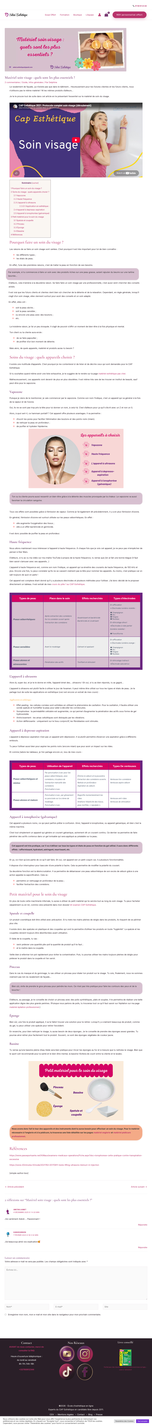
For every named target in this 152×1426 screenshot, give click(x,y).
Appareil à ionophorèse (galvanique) (31, 213)
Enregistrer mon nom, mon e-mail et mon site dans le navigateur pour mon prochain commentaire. (54, 1314)
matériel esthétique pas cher (111, 373)
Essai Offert (50, 15)
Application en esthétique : (34, 206)
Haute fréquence (23, 199)
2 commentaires (12, 82)
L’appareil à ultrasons (25, 202)
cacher (35, 183)
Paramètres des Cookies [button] (124, 1421)
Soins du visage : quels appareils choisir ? (30, 192)
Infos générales (36, 82)
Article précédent (14, 1187)
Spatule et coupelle (23, 220)
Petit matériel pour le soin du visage (27, 217)
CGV (52, 1414)
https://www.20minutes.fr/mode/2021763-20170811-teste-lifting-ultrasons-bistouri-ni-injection (54, 1165)
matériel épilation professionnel (24, 1007)
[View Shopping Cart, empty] (106, 15)
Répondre (142, 1225)
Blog (90, 1414)
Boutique (77, 15)
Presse (99, 1414)
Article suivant (139, 1187)
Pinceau (19, 224)
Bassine (19, 231)
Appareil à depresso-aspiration (29, 209)
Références (16, 234)
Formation (64, 15)
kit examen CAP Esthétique (82, 905)
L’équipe (90, 15)
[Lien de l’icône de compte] (99, 14)
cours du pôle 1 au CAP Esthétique (68, 584)
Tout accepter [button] (143, 1421)
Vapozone (20, 195)
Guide (25, 82)
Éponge (19, 227)
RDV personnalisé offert (129, 15)
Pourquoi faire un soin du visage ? (26, 188)
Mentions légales (66, 1414)
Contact (81, 1414)
